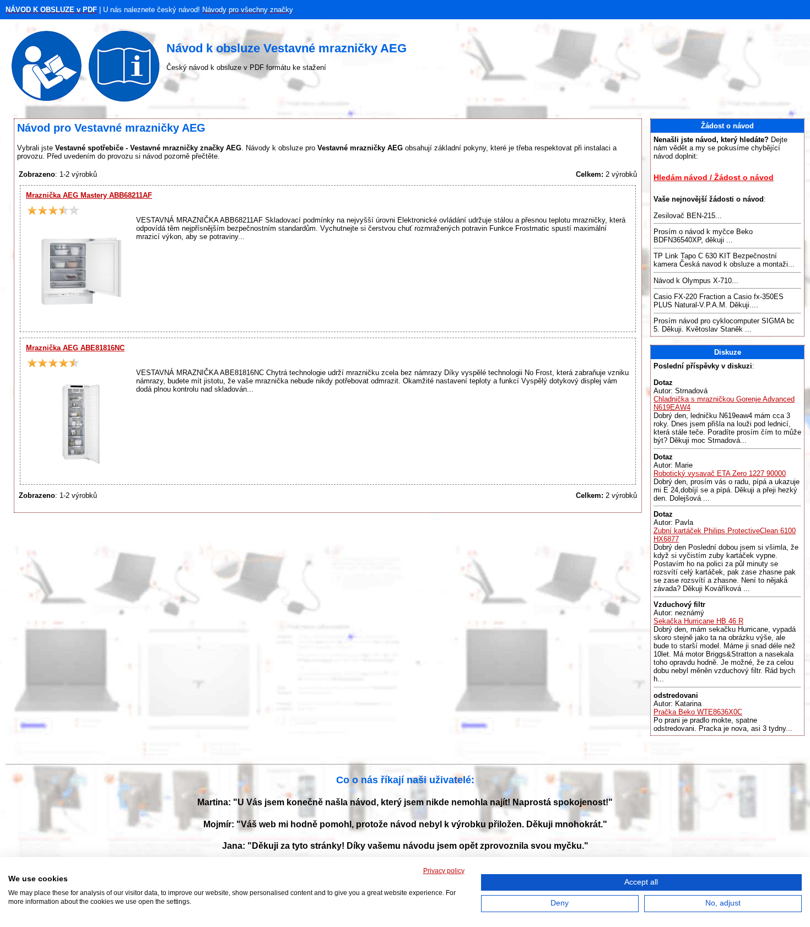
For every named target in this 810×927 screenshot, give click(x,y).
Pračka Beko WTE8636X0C (698, 712)
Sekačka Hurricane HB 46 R (698, 621)
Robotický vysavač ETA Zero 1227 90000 (720, 473)
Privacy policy (444, 871)
